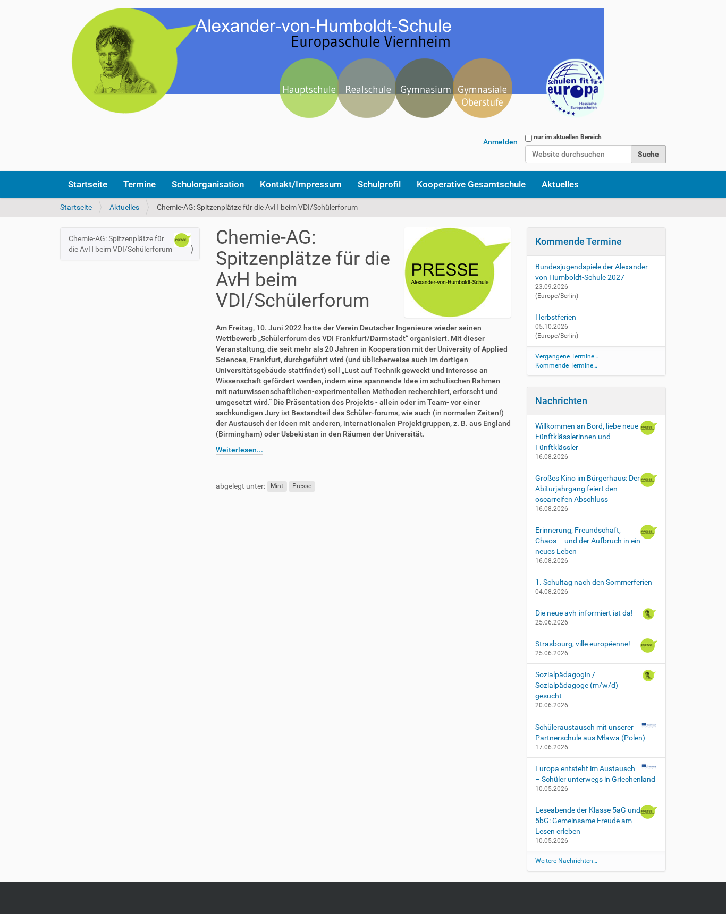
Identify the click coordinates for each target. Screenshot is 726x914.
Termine (139, 184)
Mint (277, 486)
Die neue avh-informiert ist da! (584, 613)
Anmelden (500, 142)
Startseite (87, 184)
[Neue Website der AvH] (332, 69)
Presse (301, 486)
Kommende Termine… (566, 365)
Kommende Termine (578, 241)
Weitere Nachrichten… (566, 861)
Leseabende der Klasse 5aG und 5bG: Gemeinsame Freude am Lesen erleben (587, 820)
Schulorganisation (208, 184)
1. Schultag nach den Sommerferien (593, 582)
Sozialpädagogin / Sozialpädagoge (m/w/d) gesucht (576, 685)
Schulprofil (379, 184)
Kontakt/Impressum (301, 184)
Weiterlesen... (239, 450)
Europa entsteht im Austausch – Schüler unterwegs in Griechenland (595, 773)
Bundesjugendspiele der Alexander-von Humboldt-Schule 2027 (592, 271)
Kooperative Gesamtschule (471, 184)
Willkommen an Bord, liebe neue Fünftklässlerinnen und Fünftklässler (586, 436)
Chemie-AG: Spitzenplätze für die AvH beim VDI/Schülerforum (120, 243)
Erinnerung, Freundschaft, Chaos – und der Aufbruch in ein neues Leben (587, 541)
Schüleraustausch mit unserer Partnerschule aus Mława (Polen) (590, 732)
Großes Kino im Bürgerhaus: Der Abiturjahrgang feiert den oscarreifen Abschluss (587, 488)
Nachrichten (561, 400)
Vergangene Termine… (566, 356)
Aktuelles (560, 184)
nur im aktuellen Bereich (568, 137)
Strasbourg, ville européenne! (582, 643)
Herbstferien (555, 317)
